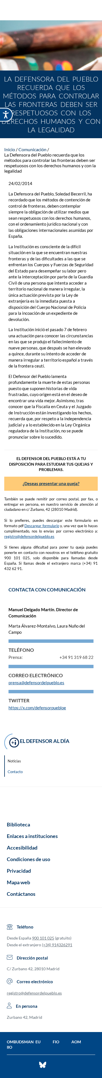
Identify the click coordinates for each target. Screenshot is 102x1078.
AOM (76, 1041)
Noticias (14, 761)
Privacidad (19, 871)
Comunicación (32, 149)
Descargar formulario (41, 525)
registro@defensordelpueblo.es (29, 536)
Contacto (15, 771)
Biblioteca (18, 824)
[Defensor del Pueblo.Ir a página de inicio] (51, 802)
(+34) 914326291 (57, 944)
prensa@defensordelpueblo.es (36, 682)
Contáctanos (21, 894)
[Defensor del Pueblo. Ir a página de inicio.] (51, 10)
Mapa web (18, 882)
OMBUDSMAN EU (24, 1041)
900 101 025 (43, 938)
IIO (9, 1047)
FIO (56, 1041)
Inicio (9, 149)
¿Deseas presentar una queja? (51, 483)
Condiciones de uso (28, 859)
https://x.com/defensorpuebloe (37, 707)
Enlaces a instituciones (32, 836)
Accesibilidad (22, 847)
